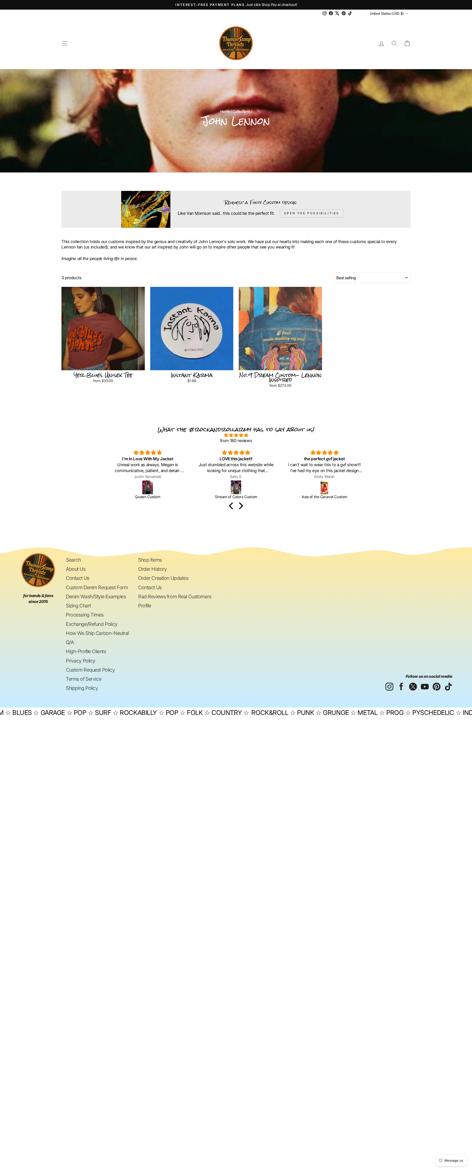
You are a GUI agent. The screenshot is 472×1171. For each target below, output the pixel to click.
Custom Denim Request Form (97, 587)
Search (73, 560)
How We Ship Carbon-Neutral (97, 633)
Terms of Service (83, 679)
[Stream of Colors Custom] (147, 487)
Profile (144, 606)
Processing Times (84, 615)
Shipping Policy (82, 688)
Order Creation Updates (163, 578)
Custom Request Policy (90, 670)
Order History (152, 569)
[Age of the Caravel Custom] (236, 487)
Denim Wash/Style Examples (96, 597)
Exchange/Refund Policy (92, 624)
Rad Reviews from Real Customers (174, 597)
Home (225, 111)
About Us (76, 569)
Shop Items (150, 560)
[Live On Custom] (324, 487)
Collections (241, 111)
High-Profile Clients (86, 651)
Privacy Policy (80, 661)
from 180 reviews (236, 440)
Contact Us (77, 578)
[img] (236, 435)
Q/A (70, 642)
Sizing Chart (78, 606)
